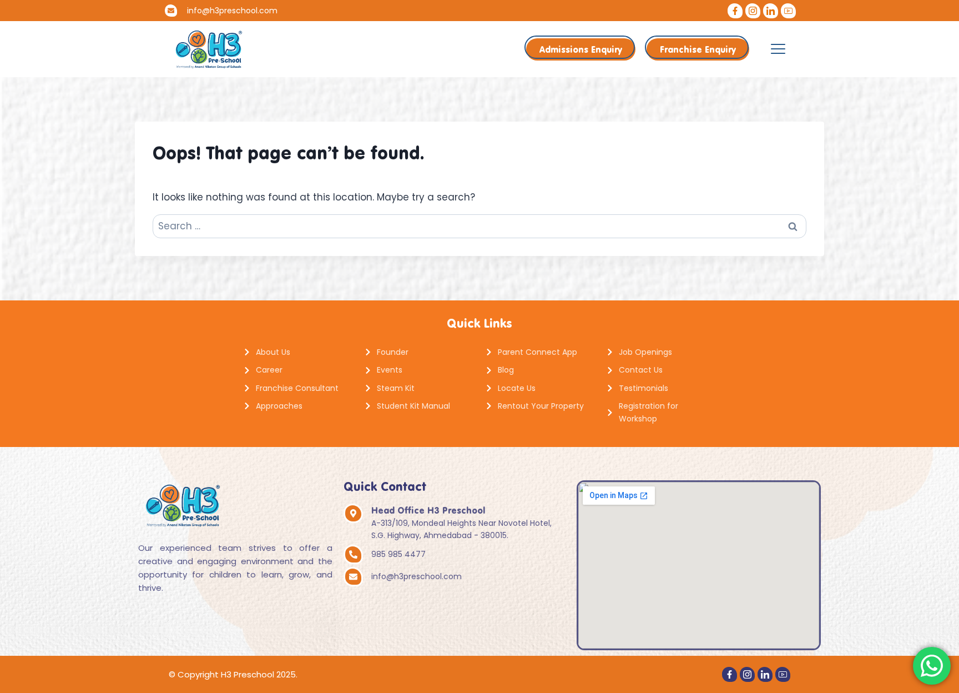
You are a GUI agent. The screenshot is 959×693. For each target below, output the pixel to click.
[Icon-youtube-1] (788, 10)
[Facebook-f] (735, 10)
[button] (778, 49)
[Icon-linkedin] (770, 10)
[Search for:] (479, 226)
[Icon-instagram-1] (752, 10)
